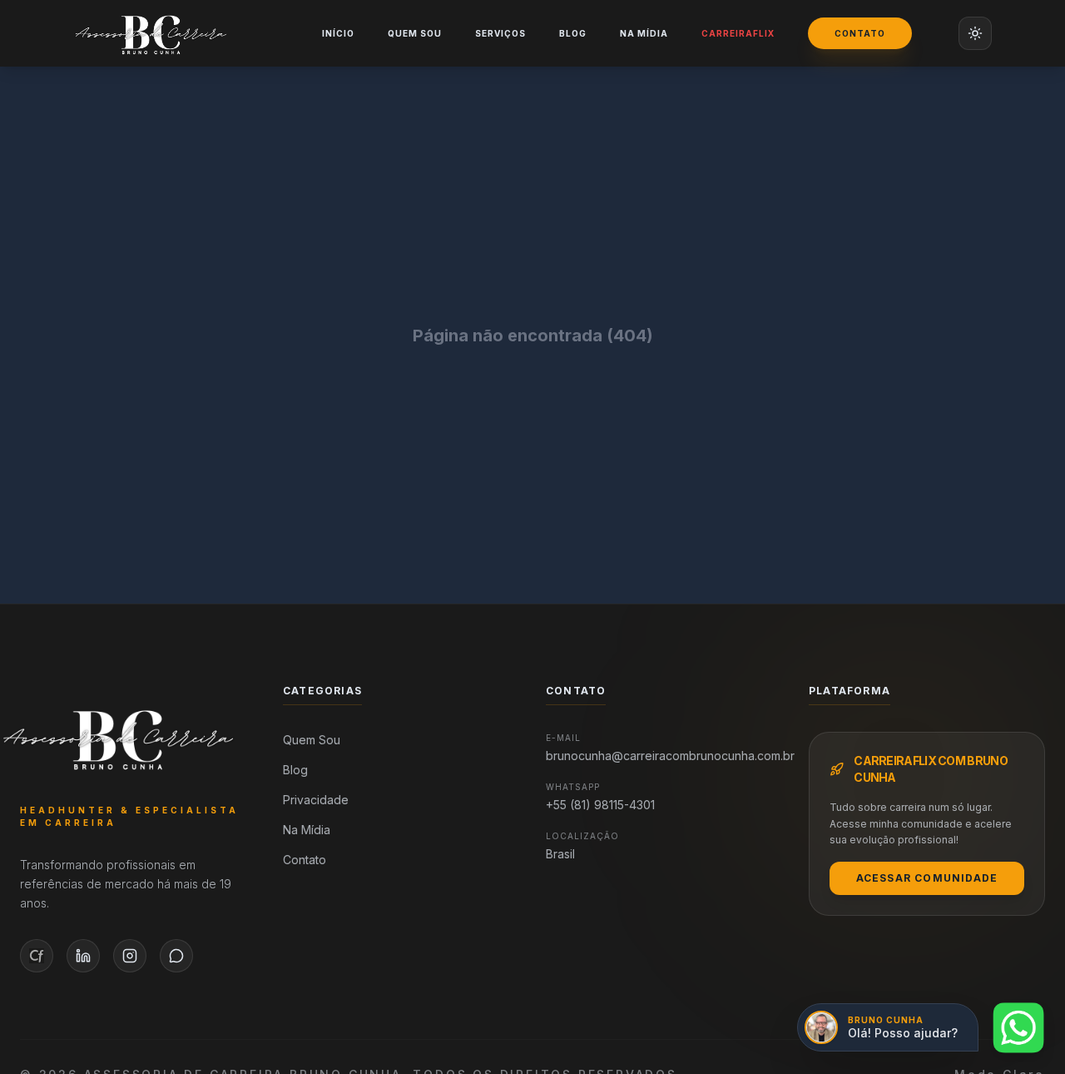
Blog (573, 33)
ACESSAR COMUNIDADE (927, 878)
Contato (860, 33)
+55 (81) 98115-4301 (600, 805)
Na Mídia (644, 33)
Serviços (500, 33)
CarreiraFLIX (738, 33)
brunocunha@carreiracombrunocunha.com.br (664, 755)
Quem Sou (415, 33)
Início (338, 33)
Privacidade (316, 800)
